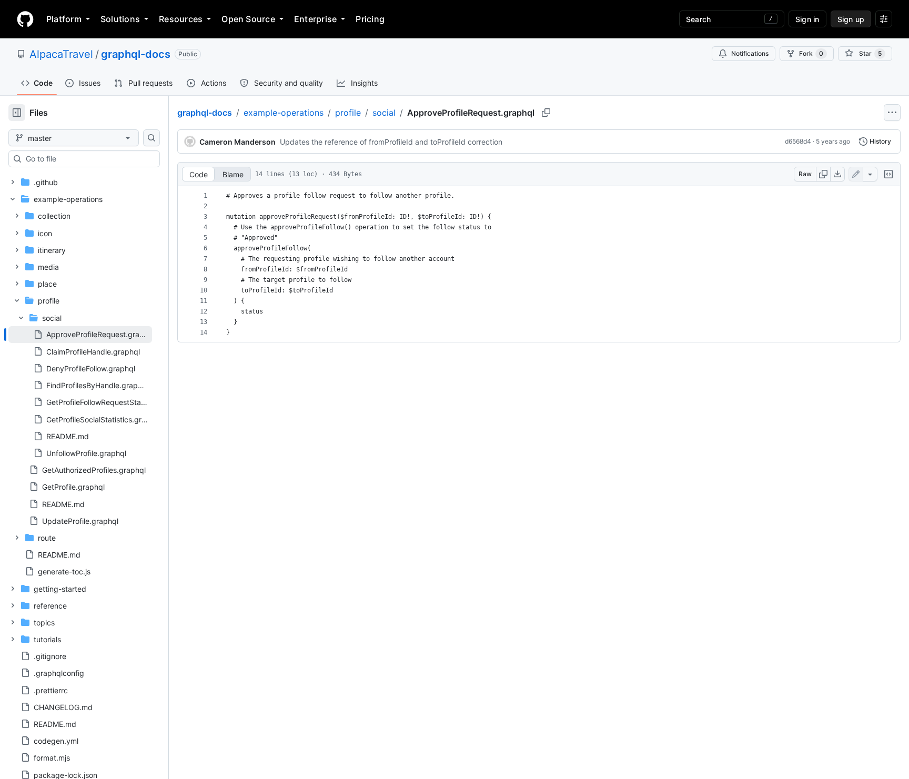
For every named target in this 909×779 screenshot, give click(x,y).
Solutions (120, 19)
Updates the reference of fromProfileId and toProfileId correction (391, 141)
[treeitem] (80, 334)
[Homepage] (25, 19)
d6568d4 (798, 141)
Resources (181, 19)
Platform (64, 19)
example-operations (284, 112)
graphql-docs (135, 54)
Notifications (750, 53)
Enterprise (315, 19)
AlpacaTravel (61, 54)
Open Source (248, 19)
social (384, 112)
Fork (811, 53)
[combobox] (88, 159)
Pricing (370, 19)
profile (348, 112)
